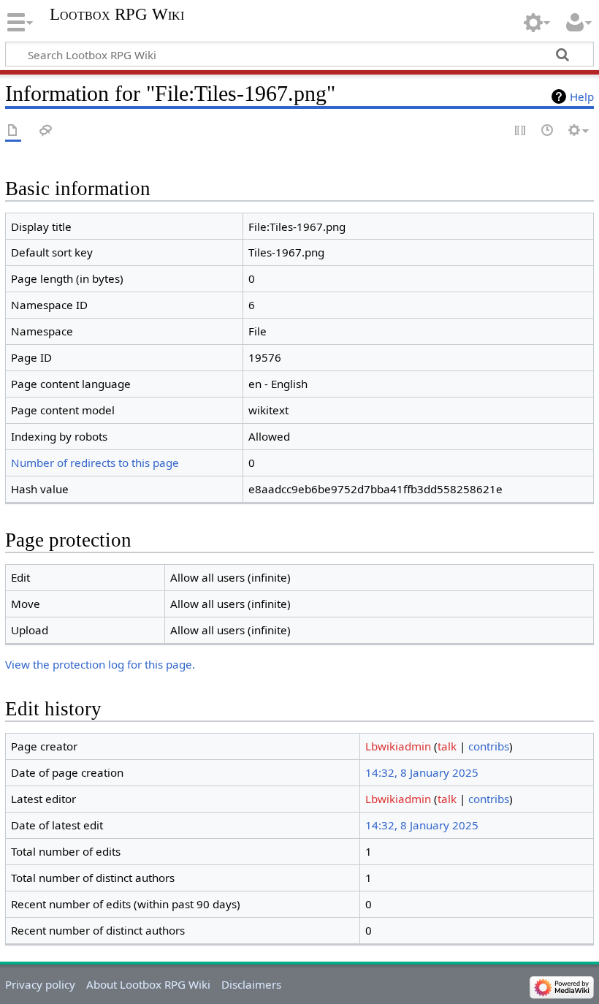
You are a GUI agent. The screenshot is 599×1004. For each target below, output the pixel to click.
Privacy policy (40, 984)
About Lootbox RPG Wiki (148, 984)
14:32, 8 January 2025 (421, 772)
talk (447, 746)
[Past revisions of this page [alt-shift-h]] (548, 131)
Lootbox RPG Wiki (117, 14)
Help (582, 96)
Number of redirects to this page (95, 462)
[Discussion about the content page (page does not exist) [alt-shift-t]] (46, 131)
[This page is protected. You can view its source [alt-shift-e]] (521, 131)
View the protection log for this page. (100, 664)
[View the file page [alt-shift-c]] (13, 131)
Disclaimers (251, 984)
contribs (488, 746)
